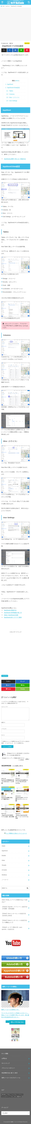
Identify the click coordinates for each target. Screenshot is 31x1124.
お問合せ (4, 1058)
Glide (3, 860)
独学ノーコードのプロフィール (11, 1077)
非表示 (17, 80)
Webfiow (4, 875)
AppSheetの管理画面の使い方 (13, 612)
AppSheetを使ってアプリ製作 (13, 617)
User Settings (11, 100)
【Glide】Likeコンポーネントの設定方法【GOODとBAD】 (14, 914)
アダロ (8, 1094)
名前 (3, 722)
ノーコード (5, 879)
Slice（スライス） (13, 97)
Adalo (3, 846)
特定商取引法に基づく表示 (10, 1073)
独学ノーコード (14, 1121)
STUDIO (4, 870)
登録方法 (19, 1096)
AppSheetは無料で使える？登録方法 (15, 159)
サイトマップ (6, 1063)
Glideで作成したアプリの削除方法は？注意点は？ (14, 901)
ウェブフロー (14, 1094)
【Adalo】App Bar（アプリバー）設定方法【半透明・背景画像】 (14, 907)
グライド (21, 1094)
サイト (3, 735)
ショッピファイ (5, 1096)
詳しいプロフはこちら (17, 1022)
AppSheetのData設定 (12, 87)
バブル (11, 1096)
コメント (4, 706)
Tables (9, 91)
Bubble (4, 855)
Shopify (4, 865)
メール (3, 728)
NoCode (4, 1094)
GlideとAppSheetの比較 (11, 615)
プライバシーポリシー (8, 1068)
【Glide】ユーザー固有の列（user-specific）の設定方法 (12, 928)
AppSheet (9, 84)
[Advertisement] (15, 24)
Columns (10, 94)
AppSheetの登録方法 (10, 610)
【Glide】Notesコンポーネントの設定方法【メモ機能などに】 (14, 921)
